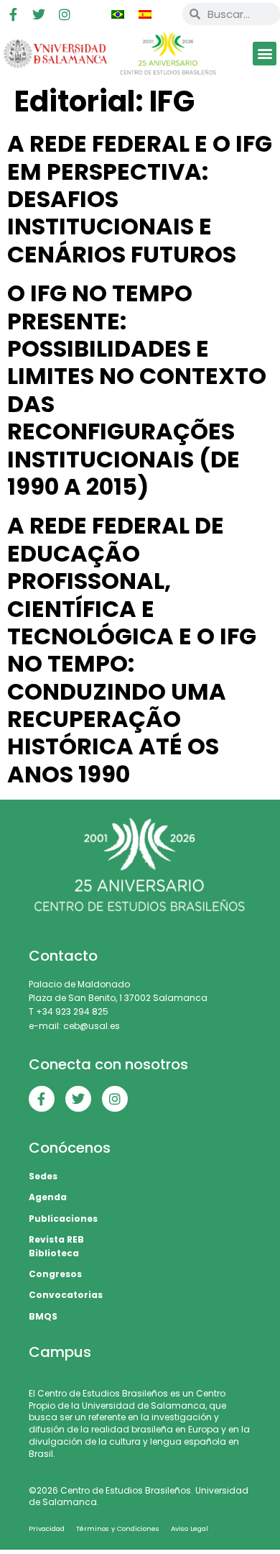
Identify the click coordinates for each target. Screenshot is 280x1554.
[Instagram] (65, 14)
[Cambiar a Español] (145, 14)
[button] (264, 53)
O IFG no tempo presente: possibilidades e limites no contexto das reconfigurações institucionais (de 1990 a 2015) (136, 390)
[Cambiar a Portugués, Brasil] (117, 14)
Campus (60, 1352)
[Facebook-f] (13, 14)
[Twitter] (39, 14)
